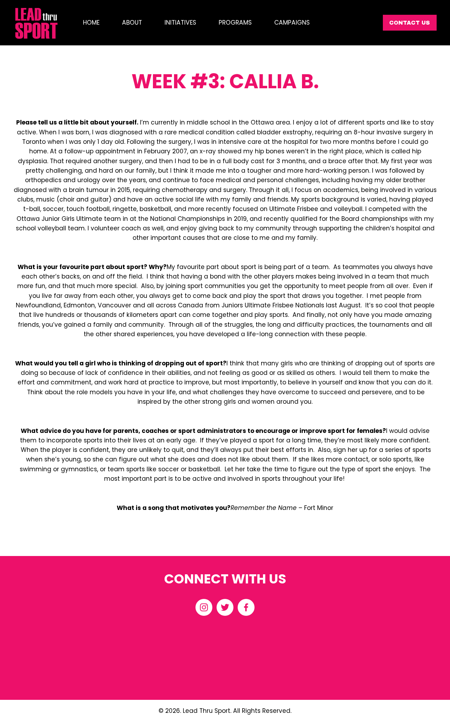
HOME (91, 22)
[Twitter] (225, 607)
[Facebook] (246, 607)
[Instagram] (203, 607)
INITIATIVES (180, 22)
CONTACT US (409, 23)
